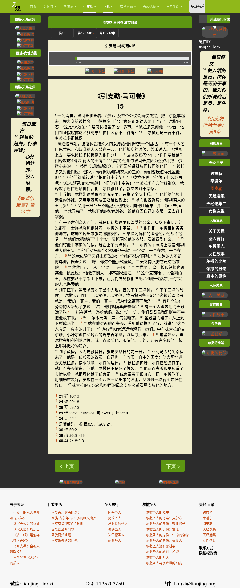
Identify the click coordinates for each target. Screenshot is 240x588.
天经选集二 (216, 203)
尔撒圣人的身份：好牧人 (164, 540)
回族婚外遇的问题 (64, 540)
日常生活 (172, 6)
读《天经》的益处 (26, 523)
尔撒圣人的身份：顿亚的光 (165, 523)
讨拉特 (48, 6)
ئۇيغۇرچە (197, 6)
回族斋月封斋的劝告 (66, 512)
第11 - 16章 (107, 33)
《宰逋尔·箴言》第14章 (25, 205)
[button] (60, 58)
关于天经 (217, 231)
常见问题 (126, 6)
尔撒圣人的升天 (157, 557)
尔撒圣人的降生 (157, 512)
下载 (106, 6)
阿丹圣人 (114, 512)
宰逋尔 (68, 6)
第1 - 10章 (85, 33)
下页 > (173, 465)
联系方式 (206, 548)
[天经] (16, 6)
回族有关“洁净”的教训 (67, 523)
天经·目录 (206, 504)
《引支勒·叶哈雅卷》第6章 (214, 125)
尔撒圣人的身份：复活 (162, 529)
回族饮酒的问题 (62, 529)
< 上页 (67, 465)
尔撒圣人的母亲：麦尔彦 (164, 517)
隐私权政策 (208, 553)
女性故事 (217, 253)
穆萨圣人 (114, 529)
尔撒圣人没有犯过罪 (161, 546)
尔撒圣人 (217, 246)
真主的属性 (216, 276)
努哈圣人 (114, 517)
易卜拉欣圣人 (118, 523)
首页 (33, 6)
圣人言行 (217, 238)
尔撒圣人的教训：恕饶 (162, 551)
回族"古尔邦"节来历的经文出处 (73, 517)
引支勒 (88, 6)
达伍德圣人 (116, 534)
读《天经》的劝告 (26, 529)
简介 (62, 33)
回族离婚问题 (61, 534)
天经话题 (149, 6)
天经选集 (217, 196)
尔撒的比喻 (216, 261)
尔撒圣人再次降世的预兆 (164, 562)
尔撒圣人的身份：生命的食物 (167, 534)
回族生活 (55, 504)
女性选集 (217, 211)
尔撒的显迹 (216, 268)
